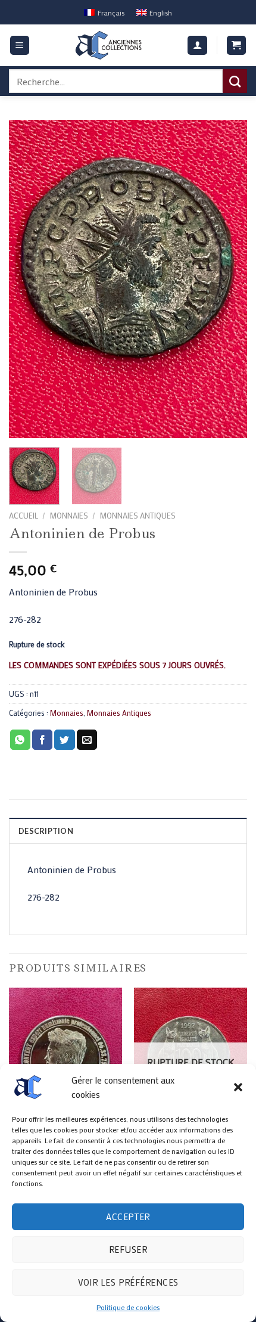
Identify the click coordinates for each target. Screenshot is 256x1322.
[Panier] (236, 45)
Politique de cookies (128, 1307)
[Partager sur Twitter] (64, 740)
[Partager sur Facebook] (42, 740)
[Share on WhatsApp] (20, 740)
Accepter (128, 1216)
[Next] (227, 279)
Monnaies (68, 515)
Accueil (23, 515)
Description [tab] (45, 831)
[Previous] (28, 279)
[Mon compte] (197, 45)
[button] (238, 1087)
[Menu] (20, 45)
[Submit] (235, 81)
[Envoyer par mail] (87, 740)
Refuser (128, 1249)
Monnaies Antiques (137, 515)
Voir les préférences (128, 1282)
